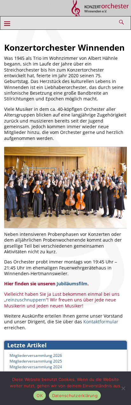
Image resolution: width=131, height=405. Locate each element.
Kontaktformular (100, 322)
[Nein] (123, 388)
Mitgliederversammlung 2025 (36, 361)
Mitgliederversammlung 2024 (36, 367)
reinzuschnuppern (26, 300)
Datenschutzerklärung (75, 395)
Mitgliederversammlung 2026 (36, 355)
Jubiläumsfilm (72, 284)
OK (40, 395)
